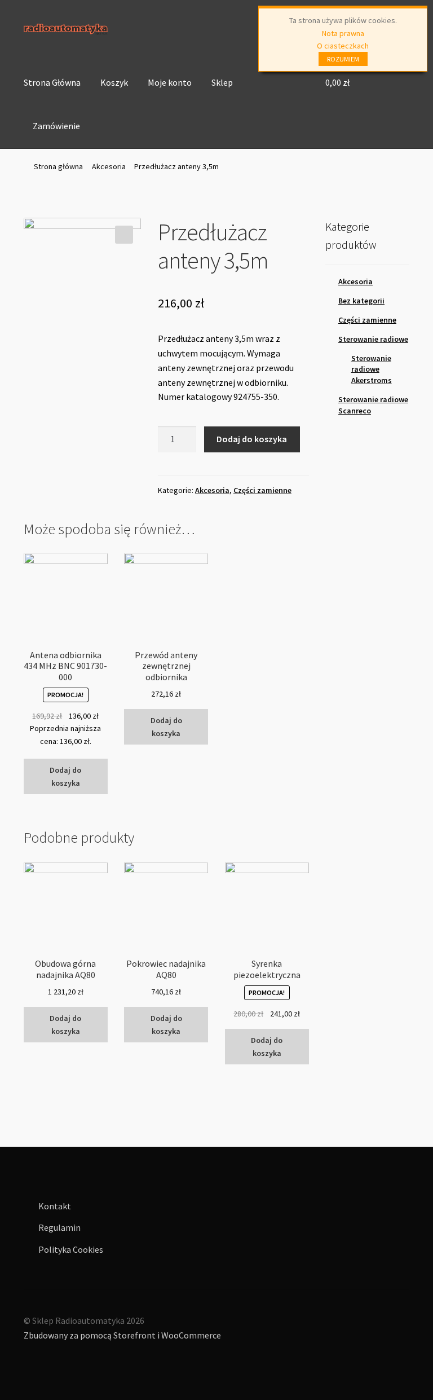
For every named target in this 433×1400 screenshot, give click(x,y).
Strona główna (58, 166)
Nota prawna (343, 33)
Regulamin (59, 1227)
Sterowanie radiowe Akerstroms (371, 369)
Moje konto (170, 82)
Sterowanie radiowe (373, 339)
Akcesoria (109, 166)
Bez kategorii (361, 301)
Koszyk (114, 82)
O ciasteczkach (343, 46)
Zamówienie (56, 125)
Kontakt (54, 1206)
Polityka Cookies (70, 1249)
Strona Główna (52, 82)
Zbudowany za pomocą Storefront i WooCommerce (122, 1335)
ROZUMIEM (343, 59)
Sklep (222, 82)
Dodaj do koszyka (251, 438)
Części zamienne (262, 490)
